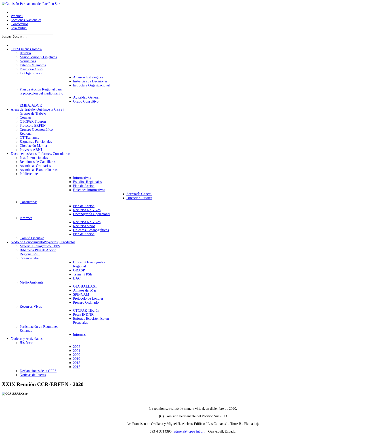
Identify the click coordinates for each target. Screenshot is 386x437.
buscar (6, 36)
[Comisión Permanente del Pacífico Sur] (31, 4)
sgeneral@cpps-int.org (189, 431)
